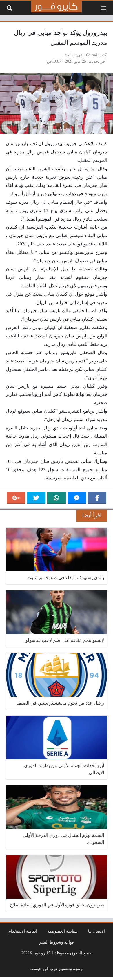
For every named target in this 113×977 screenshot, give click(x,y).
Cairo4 (91, 55)
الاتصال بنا (96, 931)
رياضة (70, 55)
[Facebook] (97, 498)
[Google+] (16, 498)
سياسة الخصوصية (63, 931)
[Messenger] (77, 498)
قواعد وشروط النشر (56, 942)
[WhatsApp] (56, 498)
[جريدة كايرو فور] (56, 6)
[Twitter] (36, 498)
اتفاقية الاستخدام (22, 931)
